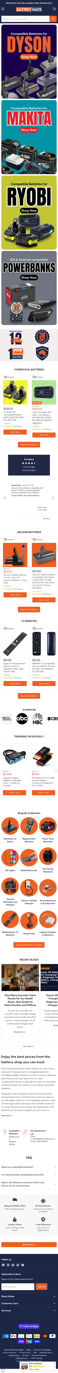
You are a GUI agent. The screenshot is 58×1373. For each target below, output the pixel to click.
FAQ (32, 1134)
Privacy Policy (24, 1352)
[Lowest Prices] (15, 1224)
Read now (19, 1032)
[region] (29, 498)
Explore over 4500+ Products (29, 945)
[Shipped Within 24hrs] (15, 1205)
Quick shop (15, 432)
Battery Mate (12, 1075)
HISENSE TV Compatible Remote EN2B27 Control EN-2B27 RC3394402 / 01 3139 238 (43, 667)
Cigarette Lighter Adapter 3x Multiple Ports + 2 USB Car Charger (12, 782)
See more (27, 1046)
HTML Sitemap (36, 1358)
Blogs (28, 1350)
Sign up (41, 1286)
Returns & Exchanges (42, 1350)
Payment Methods (39, 1355)
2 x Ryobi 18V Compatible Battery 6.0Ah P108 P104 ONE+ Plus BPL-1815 (14, 416)
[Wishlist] (3, 1371)
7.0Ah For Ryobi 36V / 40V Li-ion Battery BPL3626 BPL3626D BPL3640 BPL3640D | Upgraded (42, 417)
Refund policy (14, 1355)
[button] (5, 498)
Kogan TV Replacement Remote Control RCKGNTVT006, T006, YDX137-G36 (14, 667)
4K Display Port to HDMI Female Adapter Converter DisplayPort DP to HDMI (43, 782)
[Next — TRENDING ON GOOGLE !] (56, 770)
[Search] (53, 19)
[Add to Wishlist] (5, 377)
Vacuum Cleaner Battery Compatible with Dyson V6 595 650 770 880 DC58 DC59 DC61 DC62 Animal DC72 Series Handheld (44, 581)
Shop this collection (29, 444)
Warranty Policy (46, 1352)
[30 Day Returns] (43, 1205)
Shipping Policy (22, 1358)
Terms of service (9, 1352)
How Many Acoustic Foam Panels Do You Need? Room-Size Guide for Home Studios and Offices (20, 1000)
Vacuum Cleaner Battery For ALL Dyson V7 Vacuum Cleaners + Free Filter (15, 579)
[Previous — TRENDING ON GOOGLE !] (2, 770)
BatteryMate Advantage (13, 1350)
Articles (26, 1355)
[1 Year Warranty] (43, 1224)
